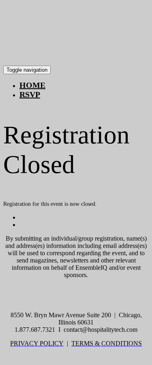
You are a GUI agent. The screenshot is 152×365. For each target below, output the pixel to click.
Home (32, 85)
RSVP (29, 94)
